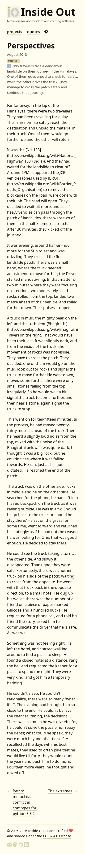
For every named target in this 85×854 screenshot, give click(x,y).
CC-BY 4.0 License (57, 836)
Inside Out (48, 12)
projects (14, 31)
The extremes (60, 791)
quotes (33, 31)
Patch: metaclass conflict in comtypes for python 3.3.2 (25, 802)
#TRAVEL (13, 61)
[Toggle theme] (46, 31)
